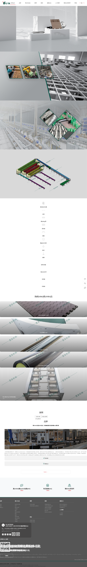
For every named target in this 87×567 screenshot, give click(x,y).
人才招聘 (57, 3)
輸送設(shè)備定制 (48, 512)
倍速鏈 (16, 521)
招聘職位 (61, 514)
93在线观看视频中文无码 (31, 566)
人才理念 (61, 513)
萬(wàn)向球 (17, 518)
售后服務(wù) (62, 507)
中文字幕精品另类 (14, 566)
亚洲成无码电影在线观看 (5, 566)
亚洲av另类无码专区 (41, 566)
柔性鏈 (16, 508)
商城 (76, 3)
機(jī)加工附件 (17, 512)
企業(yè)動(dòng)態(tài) (38, 417)
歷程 (1, 505)
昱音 (1, 504)
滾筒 (16, 505)
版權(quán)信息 (84, 559)
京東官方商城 (32, 521)
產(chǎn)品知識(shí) (63, 504)
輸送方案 (46, 510)
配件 (16, 513)
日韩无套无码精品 (22, 566)
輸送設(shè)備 (17, 504)
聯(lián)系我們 (67, 3)
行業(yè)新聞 (44, 416)
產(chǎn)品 (27, 3)
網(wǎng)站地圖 (77, 559)
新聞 (36, 3)
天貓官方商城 (32, 520)
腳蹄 (16, 515)
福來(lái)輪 (17, 516)
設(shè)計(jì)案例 (48, 508)
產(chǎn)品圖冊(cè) (63, 505)
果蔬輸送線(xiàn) (48, 504)
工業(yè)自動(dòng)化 (49, 505)
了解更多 (6, 555)
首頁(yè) (13, 3)
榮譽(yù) (1, 507)
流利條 (16, 519)
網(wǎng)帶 (17, 507)
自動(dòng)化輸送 (48, 507)
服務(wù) (49, 3)
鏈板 (16, 510)
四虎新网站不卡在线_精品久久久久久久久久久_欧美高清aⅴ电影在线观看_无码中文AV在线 (19, 565)
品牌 (20, 3)
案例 (42, 3)
